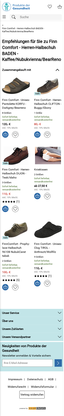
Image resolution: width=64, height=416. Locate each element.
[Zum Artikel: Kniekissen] (48, 155)
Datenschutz (35, 379)
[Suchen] (14, 17)
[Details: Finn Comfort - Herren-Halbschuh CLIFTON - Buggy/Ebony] (37, 93)
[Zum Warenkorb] (60, 7)
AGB (51, 379)
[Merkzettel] (50, 7)
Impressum (15, 379)
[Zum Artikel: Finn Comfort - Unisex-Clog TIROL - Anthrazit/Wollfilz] (48, 230)
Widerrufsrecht (17, 386)
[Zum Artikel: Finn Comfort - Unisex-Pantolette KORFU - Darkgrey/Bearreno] (16, 86)
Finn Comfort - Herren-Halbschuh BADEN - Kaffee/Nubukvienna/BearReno (23, 30)
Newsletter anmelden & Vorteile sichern (26, 355)
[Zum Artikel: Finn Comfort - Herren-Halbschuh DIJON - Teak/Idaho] (16, 155)
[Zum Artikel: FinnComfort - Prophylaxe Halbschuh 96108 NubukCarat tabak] (16, 230)
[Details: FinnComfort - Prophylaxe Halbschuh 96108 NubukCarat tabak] (5, 237)
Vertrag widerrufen (32, 394)
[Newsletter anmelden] (58, 363)
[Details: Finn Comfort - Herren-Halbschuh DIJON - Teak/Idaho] (5, 163)
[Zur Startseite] (16, 6)
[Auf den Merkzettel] (15, 134)
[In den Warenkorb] (5, 134)
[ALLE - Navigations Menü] (4, 16)
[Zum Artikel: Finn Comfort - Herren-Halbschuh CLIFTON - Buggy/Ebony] (48, 86)
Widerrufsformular (42, 386)
